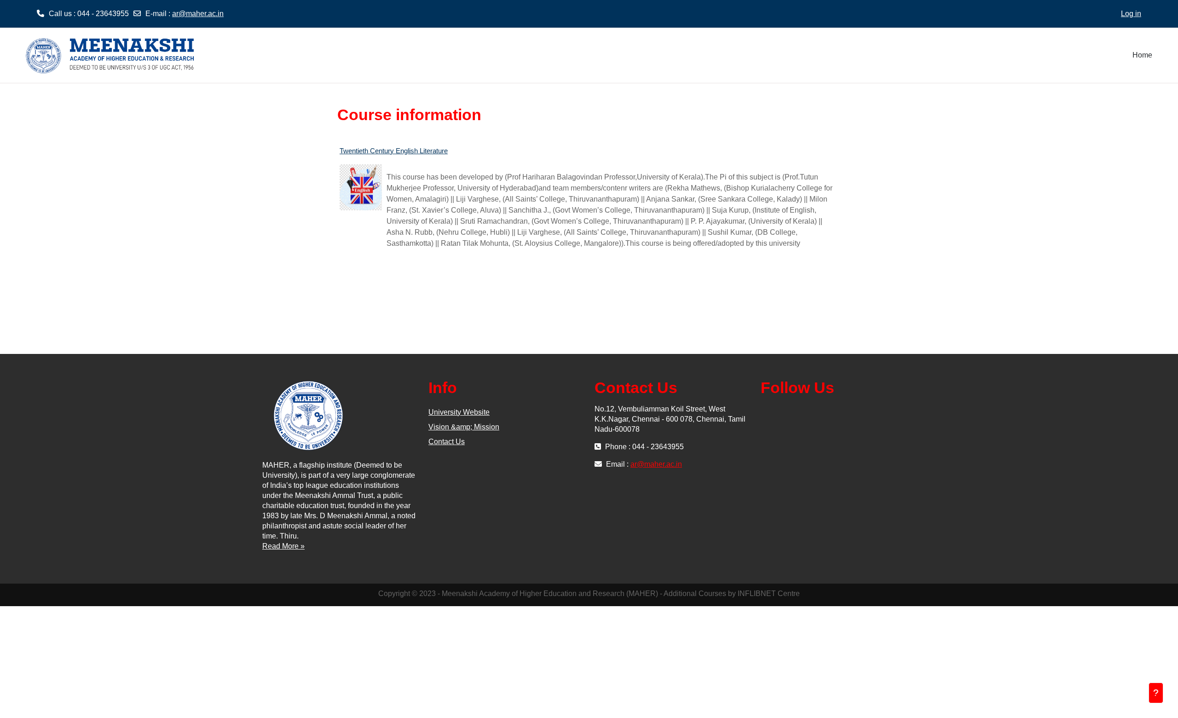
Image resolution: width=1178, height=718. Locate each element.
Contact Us (446, 442)
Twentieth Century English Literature (394, 151)
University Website (459, 412)
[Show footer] (1156, 693)
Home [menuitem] (1142, 55)
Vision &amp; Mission (463, 427)
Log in (1131, 13)
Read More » (283, 546)
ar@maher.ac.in (198, 13)
